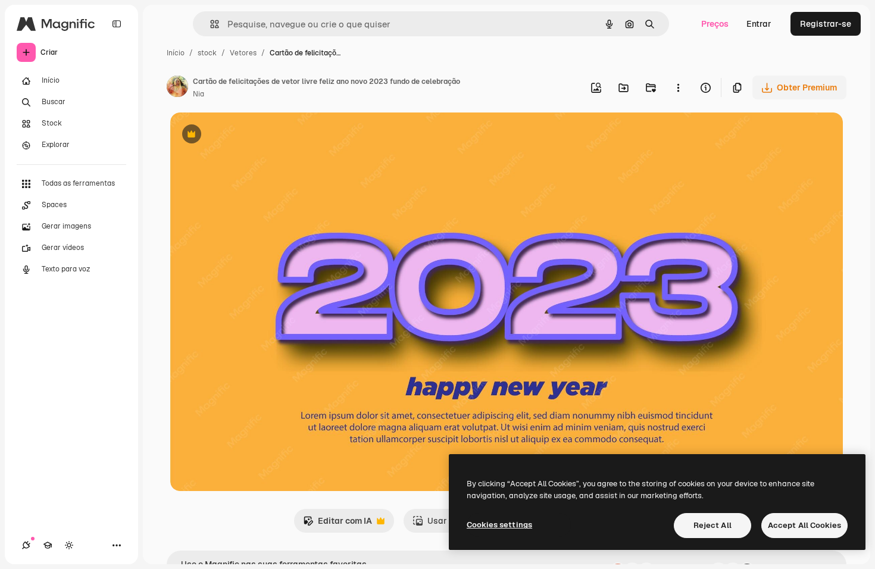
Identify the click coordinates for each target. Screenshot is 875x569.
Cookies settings (499, 525)
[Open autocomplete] (209, 24)
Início (176, 53)
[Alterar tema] (69, 545)
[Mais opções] (678, 87)
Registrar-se (825, 23)
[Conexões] (26, 545)
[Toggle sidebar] (116, 23)
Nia (198, 94)
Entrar (758, 23)
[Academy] (47, 545)
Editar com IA (337, 524)
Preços (715, 23)
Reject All (712, 525)
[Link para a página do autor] (177, 88)
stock (207, 53)
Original (246, 135)
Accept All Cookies (804, 525)
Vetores (243, 53)
